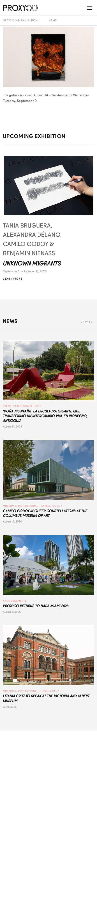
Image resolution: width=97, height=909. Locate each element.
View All (87, 322)
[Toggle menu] (89, 7)
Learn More (12, 278)
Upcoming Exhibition (20, 20)
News (53, 20)
